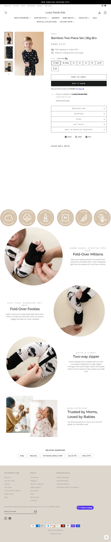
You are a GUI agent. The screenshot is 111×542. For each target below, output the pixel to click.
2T (74, 63)
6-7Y (99, 63)
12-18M (56, 63)
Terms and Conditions (12, 491)
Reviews (39, 6)
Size (58, 58)
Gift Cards (48, 6)
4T (86, 63)
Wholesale (31, 6)
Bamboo (56, 18)
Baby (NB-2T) (68, 18)
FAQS (79, 119)
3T (80, 63)
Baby (22, 456)
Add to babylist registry (79, 130)
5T (92, 63)
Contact (16, 6)
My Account (35, 497)
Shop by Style (40, 18)
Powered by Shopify (55, 534)
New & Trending (21, 18)
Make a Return (36, 487)
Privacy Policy (9, 494)
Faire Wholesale (62, 481)
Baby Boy (33, 456)
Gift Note (79, 124)
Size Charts (34, 491)
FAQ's (23, 6)
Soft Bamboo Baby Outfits (53, 456)
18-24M (66, 63)
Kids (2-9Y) (83, 18)
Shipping (79, 114)
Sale (95, 18)
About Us (7, 6)
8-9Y (55, 69)
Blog (5, 497)
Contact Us (35, 477)
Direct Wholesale (63, 477)
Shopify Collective (63, 484)
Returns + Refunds (37, 484)
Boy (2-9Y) (72, 456)
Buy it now (78, 83)
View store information (63, 100)
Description (79, 108)
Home (53, 34)
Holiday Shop (66, 22)
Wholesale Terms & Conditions (68, 487)
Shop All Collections (47, 22)
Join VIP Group (9, 481)
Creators (34, 501)
